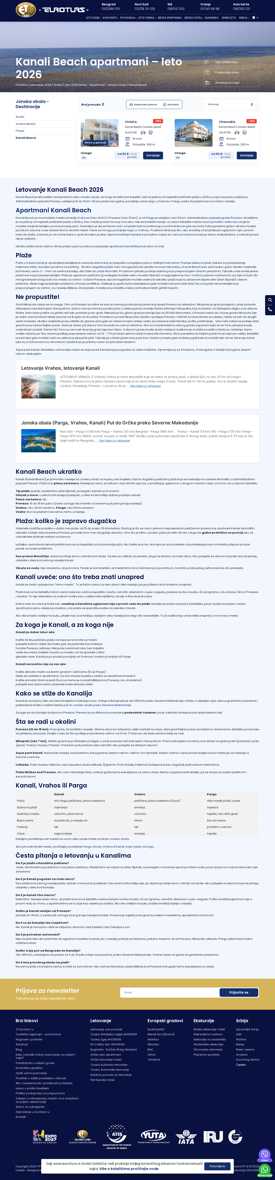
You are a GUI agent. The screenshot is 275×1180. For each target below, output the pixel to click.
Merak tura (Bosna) (161, 1034)
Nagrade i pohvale (29, 1039)
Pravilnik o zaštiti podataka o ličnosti (41, 1078)
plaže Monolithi (107, 271)
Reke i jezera (245, 1049)
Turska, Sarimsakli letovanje (109, 1070)
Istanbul (153, 1039)
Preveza (236, 218)
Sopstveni (145, 104)
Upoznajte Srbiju (247, 1029)
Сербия (241, 1065)
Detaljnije (153, 155)
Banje (240, 1044)
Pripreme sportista (207, 1055)
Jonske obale (89, 197)
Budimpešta (156, 1029)
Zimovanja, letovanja (208, 1049)
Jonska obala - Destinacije (32, 104)
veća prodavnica (185, 234)
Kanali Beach (26, 138)
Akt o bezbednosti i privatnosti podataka (44, 1083)
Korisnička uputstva (29, 1068)
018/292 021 (241, 9)
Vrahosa (84, 218)
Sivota (20, 117)
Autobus (173, 104)
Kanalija (80, 304)
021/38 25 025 (145, 9)
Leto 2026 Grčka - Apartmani (85, 85)
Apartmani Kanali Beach (53, 210)
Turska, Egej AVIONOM (105, 1039)
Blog (19, 1049)
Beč (150, 1049)
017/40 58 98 (209, 9)
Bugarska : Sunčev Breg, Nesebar (113, 1049)
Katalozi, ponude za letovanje (111, 1075)
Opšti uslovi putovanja (31, 1073)
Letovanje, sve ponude (106, 1029)
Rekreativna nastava (208, 1034)
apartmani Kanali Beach (126, 246)
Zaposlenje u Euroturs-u (32, 1112)
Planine (241, 1039)
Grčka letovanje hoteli (105, 1060)
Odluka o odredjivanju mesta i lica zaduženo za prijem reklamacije (47, 1100)
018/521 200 (176, 9)
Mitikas (95, 284)
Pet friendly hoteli (102, 1080)
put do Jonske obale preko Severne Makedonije (97, 705)
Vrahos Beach (25, 124)
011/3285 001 (111, 9)
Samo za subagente (30, 1107)
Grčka (58, 85)
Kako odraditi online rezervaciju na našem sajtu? (45, 1056)
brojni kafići (215, 222)
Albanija (153, 1044)
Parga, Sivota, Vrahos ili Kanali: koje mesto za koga (118, 847)
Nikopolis (244, 313)
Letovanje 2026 (40, 85)
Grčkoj (207, 197)
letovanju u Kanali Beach (183, 267)
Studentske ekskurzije (208, 1044)
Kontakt (21, 1117)
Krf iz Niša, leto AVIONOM (107, 1044)
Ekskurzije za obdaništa (210, 1039)
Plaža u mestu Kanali (30, 263)
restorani (231, 222)
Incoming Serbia (247, 1060)
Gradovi (242, 1055)
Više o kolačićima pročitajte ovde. (129, 1168)
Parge (150, 218)
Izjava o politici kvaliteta (32, 1088)
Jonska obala (116, 85)
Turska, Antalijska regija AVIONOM (113, 1034)
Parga (20, 131)
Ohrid (151, 1055)
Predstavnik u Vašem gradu (35, 1063)
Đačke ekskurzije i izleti (209, 1029)
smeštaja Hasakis (128, 234)
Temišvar (154, 1060)
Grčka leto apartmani (105, 1055)
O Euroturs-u (25, 1029)
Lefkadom (189, 304)
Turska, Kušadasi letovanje (108, 1065)
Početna (22, 85)
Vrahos (197, 275)
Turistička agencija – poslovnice (38, 1034)
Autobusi (22, 1044)
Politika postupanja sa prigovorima (40, 1093)
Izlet (238, 1034)
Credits (20, 1170)
